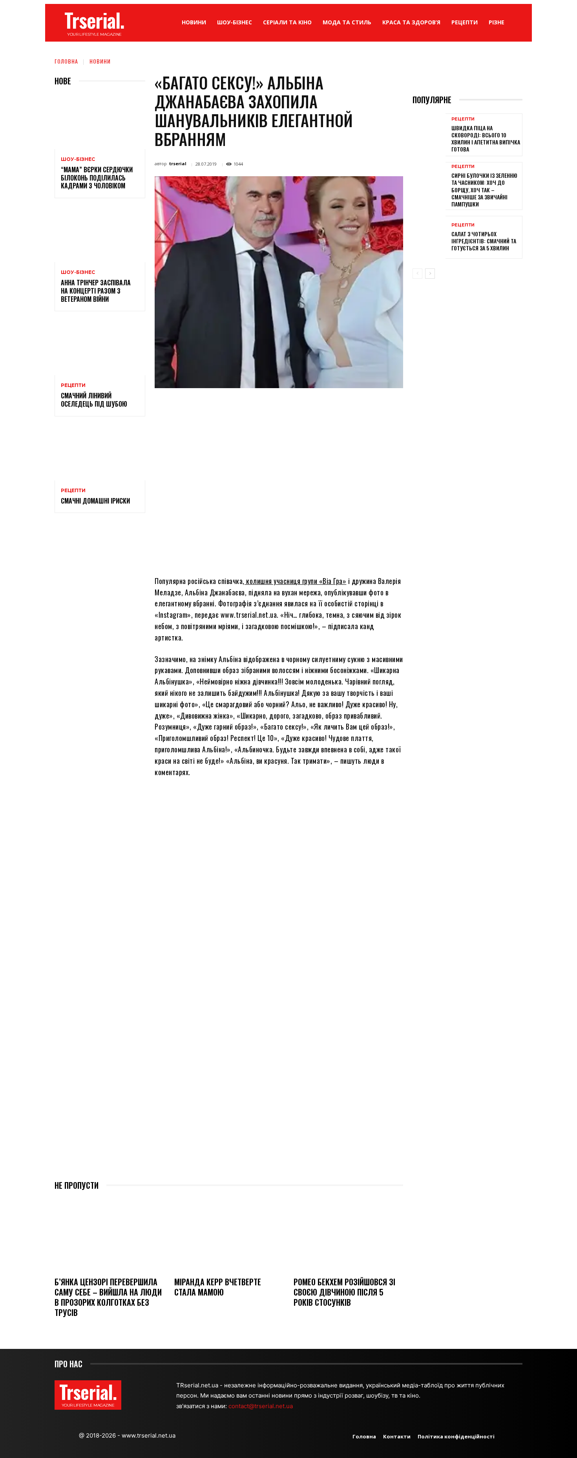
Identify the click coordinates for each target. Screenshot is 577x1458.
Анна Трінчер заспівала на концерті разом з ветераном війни (96, 291)
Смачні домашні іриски (95, 500)
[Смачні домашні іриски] (100, 453)
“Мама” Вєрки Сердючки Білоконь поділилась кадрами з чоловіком (97, 178)
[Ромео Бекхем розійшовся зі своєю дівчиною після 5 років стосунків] (348, 1234)
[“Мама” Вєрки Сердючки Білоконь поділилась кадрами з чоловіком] (100, 122)
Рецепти (73, 385)
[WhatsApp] (277, 406)
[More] (349, 406)
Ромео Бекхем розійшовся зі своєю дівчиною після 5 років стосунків (344, 1292)
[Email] (295, 406)
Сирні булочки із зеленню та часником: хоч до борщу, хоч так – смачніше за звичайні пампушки (484, 189)
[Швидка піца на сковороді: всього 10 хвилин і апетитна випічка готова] (429, 134)
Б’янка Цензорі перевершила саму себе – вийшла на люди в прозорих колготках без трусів (108, 1297)
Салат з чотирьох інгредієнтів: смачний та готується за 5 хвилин (483, 241)
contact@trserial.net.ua (261, 1406)
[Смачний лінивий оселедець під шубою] (100, 348)
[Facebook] (222, 406)
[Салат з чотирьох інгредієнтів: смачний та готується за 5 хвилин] (429, 237)
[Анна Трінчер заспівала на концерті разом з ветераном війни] (100, 235)
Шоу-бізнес (78, 159)
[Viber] (331, 406)
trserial (177, 163)
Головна (66, 61)
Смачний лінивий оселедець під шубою (94, 400)
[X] (240, 406)
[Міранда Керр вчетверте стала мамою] (229, 1234)
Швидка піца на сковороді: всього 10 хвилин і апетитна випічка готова (485, 138)
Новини (100, 61)
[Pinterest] (259, 406)
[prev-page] (417, 273)
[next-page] (430, 273)
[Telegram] (313, 406)
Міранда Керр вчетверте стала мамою (217, 1287)
